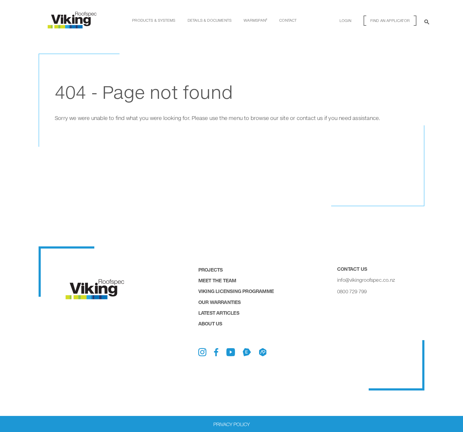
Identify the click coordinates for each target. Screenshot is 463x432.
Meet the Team (217, 280)
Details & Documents (210, 20)
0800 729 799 (352, 291)
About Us (210, 323)
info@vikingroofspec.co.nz (366, 280)
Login (345, 20)
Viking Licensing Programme (236, 291)
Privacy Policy (231, 424)
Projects (210, 270)
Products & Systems (153, 20)
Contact (288, 20)
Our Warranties (219, 302)
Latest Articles (218, 313)
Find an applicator (390, 20)
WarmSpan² (255, 20)
